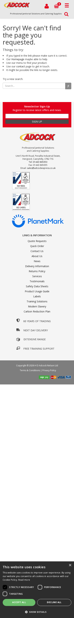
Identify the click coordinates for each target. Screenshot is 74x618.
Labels (37, 296)
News (37, 261)
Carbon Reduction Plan (37, 311)
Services (37, 276)
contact (20, 66)
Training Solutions (37, 301)
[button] (37, 612)
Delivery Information (37, 266)
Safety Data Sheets (37, 286)
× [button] (70, 565)
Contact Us (37, 251)
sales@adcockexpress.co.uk (41, 168)
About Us (37, 256)
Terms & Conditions (30, 370)
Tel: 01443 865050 (38, 161)
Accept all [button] (19, 602)
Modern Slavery (37, 306)
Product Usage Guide (37, 291)
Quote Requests (37, 241)
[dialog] (37, 589)
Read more (24, 579)
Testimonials (37, 281)
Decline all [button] (54, 602)
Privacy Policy (49, 370)
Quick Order (37, 246)
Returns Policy (37, 271)
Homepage (17, 59)
